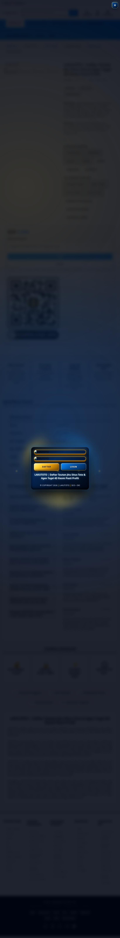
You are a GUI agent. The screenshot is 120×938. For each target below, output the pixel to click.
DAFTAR (46, 467)
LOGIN (73, 467)
